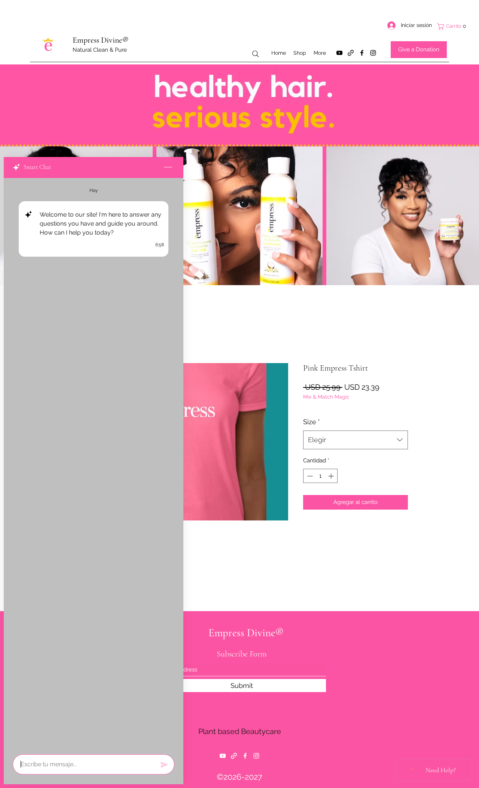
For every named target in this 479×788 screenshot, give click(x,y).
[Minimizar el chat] (168, 167)
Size (311, 422)
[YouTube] (339, 53)
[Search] (255, 54)
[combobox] (355, 440)
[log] (93, 464)
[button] (454, 26)
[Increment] (332, 476)
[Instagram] (373, 53)
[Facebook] (362, 53)
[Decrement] (309, 476)
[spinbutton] (320, 476)
